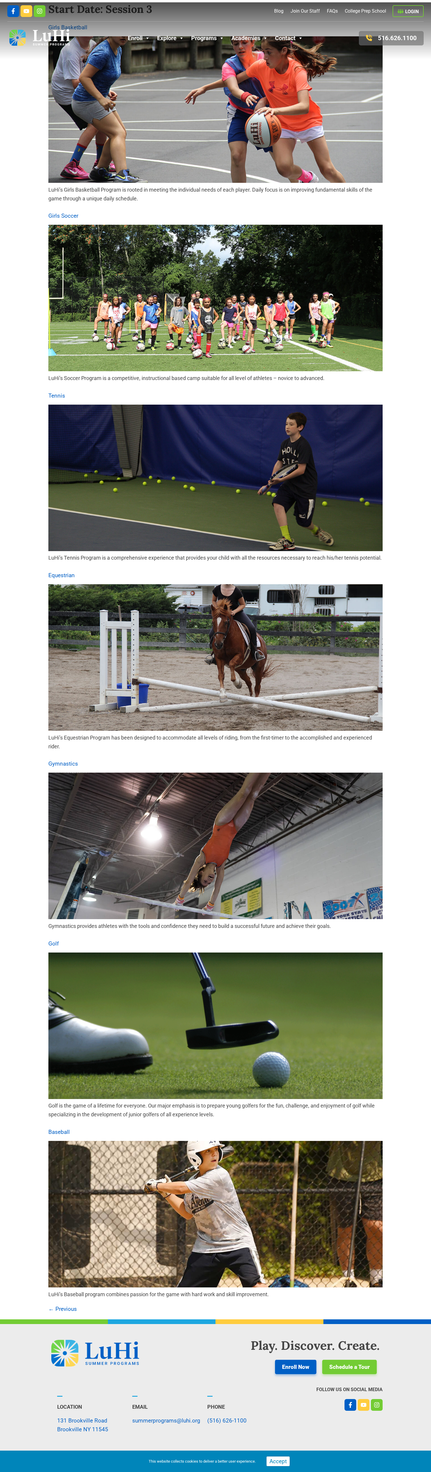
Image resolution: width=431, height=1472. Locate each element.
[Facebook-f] (13, 11)
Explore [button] (167, 38)
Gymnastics (63, 763)
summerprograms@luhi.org (166, 1420)
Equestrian (61, 575)
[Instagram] (39, 11)
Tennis (56, 395)
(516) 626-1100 (227, 1420)
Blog (279, 11)
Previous (62, 1309)
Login (412, 11)
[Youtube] (26, 11)
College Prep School (365, 11)
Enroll (135, 38)
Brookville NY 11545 (82, 1429)
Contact (285, 38)
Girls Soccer (63, 215)
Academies (245, 38)
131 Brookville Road (82, 1420)
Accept (278, 1461)
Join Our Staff (305, 11)
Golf (53, 943)
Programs (204, 38)
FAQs (332, 11)
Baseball (59, 1132)
